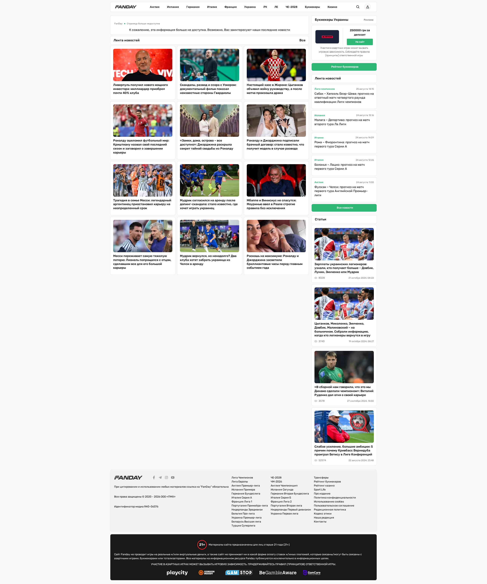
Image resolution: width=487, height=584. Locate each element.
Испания (173, 7)
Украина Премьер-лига (247, 517)
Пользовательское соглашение (334, 505)
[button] (357, 6)
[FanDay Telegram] (160, 478)
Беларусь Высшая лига (246, 521)
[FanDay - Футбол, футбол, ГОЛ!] (126, 6)
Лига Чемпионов (242, 477)
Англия (154, 7)
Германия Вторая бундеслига (290, 493)
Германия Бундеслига (246, 493)
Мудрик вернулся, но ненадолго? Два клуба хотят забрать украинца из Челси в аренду (208, 260)
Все (302, 40)
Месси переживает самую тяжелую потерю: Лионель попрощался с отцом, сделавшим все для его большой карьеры (142, 262)
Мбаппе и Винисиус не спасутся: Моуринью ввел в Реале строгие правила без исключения (271, 204)
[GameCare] (311, 573)
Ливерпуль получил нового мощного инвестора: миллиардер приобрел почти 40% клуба (140, 89)
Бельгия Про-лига (243, 513)
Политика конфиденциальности (335, 497)
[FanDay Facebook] (154, 478)
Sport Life (320, 489)
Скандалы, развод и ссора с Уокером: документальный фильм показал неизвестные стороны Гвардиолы (208, 89)
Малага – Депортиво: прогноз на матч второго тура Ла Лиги (342, 122)
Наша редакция (324, 517)
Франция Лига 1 (242, 501)
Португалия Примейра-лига (250, 505)
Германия (193, 7)
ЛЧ (265, 7)
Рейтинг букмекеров (344, 66)
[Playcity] (177, 573)
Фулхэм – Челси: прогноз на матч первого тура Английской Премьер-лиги (341, 191)
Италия (212, 7)
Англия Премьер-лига (246, 485)
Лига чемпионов (324, 88)
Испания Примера (243, 489)
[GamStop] (239, 573)
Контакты (320, 521)
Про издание (322, 493)
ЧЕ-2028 (291, 7)
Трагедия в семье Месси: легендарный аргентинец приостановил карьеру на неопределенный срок (142, 204)
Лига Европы (240, 481)
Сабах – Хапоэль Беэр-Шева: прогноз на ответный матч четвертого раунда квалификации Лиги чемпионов (344, 98)
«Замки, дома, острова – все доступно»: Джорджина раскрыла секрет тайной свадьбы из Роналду (206, 144)
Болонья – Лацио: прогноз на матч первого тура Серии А (339, 167)
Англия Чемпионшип (284, 485)
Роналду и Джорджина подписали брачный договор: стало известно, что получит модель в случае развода (275, 144)
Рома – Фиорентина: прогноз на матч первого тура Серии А (341, 144)
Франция (230, 7)
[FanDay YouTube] (172, 478)
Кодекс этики (323, 513)
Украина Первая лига (284, 513)
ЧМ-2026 (276, 481)
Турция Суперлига (243, 525)
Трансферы (321, 477)
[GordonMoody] (206, 573)
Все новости (345, 207)
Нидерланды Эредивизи (247, 509)
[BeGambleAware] (278, 573)
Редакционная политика (330, 509)
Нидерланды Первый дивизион (291, 509)
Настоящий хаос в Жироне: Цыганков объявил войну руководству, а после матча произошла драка (275, 89)
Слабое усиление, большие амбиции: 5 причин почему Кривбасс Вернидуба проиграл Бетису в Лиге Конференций (343, 450)
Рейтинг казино (324, 485)
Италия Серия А (242, 497)
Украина (250, 7)
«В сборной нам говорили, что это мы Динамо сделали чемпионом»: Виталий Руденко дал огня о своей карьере (343, 391)
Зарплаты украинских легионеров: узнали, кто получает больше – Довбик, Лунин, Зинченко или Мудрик (344, 268)
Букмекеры (312, 7)
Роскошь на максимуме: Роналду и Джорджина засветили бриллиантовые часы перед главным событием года (274, 262)
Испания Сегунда (282, 489)
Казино (332, 7)
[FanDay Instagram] (166, 478)
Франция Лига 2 (281, 501)
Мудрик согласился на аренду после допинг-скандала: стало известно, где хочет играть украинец (209, 204)
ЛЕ (276, 7)
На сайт (359, 41)
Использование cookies (329, 501)
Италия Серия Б (281, 497)
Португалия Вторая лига (286, 505)
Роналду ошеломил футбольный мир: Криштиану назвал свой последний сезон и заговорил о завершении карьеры (141, 146)
